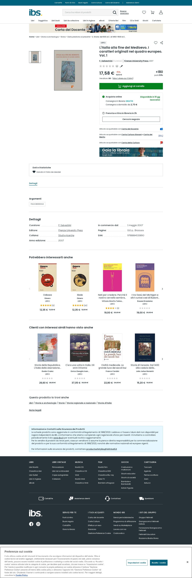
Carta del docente (112, 3)
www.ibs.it (58, 437)
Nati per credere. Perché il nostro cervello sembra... (112, 296)
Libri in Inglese (35, 479)
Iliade (80, 295)
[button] (114, 12)
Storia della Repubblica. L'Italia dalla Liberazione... (47, 366)
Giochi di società (128, 477)
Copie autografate (60, 475)
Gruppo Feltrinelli (146, 517)
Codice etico (118, 533)
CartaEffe (58, 3)
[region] (96, 562)
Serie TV (101, 479)
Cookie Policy (22, 575)
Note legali (35, 410)
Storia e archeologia (45, 403)
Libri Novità (33, 467)
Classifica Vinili (81, 483)
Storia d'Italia (105, 403)
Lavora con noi (119, 529)
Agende (147, 471)
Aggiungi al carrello (133, 86)
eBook (31, 483)
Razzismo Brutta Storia (148, 538)
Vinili (77, 475)
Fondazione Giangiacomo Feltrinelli (150, 529)
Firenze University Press (136, 60)
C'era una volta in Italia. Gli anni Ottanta (79, 366)
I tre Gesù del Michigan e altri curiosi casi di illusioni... (145, 296)
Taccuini (148, 467)
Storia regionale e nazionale (81, 403)
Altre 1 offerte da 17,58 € (123, 78)
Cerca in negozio (131, 119)
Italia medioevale (37, 204)
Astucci (147, 483)
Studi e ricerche (66, 235)
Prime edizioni (58, 467)
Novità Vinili (80, 479)
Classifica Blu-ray (106, 475)
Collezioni (56, 479)
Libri (31, 403)
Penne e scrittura (151, 475)
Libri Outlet (33, 475)
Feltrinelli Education (147, 534)
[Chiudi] (187, 562)
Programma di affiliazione (124, 521)
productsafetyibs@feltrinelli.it (101, 449)
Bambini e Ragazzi (106, 483)
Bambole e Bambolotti (126, 482)
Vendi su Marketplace (122, 525)
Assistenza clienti (132, 3)
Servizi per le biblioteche (123, 517)
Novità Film (103, 467)
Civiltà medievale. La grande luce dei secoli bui (112, 366)
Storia (62, 403)
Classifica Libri (35, 471)
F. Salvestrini (105, 60)
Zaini (146, 479)
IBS (109, 78)
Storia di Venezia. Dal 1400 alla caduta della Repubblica (145, 366)
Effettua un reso (94, 525)
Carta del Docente (129, 129)
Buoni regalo (83, 3)
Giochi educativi (128, 473)
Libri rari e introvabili (60, 471)
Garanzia (92, 529)
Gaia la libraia (69, 529)
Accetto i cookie (159, 562)
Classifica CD (81, 471)
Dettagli (33, 183)
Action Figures (127, 488)
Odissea (47, 295)
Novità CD (79, 467)
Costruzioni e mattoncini (126, 468)
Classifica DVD (104, 471)
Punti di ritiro (70, 3)
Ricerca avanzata (124, 12)
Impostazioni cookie (137, 562)
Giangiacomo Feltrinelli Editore (149, 522)
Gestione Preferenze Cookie (99, 533)
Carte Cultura (96, 3)
